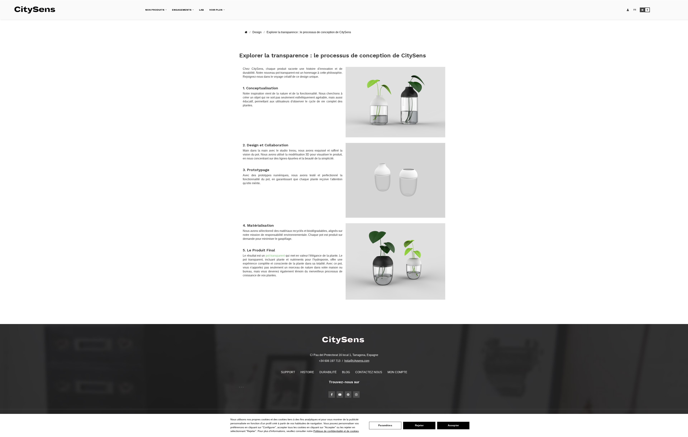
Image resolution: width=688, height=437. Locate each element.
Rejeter (419, 425)
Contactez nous (368, 372)
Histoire (307, 372)
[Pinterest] (348, 394)
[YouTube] (340, 394)
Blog (346, 372)
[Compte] (628, 9)
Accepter (453, 425)
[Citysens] (36, 10)
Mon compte (397, 372)
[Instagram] (356, 394)
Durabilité (328, 372)
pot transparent (275, 255)
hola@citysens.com (356, 360)
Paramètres (385, 425)
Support (288, 372)
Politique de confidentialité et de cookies (336, 431)
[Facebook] (331, 394)
